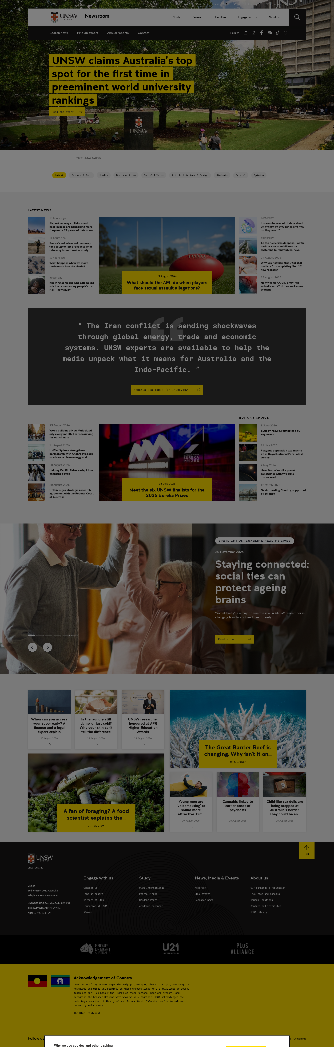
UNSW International (151, 887)
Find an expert (87, 33)
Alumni (88, 912)
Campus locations (261, 900)
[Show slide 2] (48, 635)
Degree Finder (148, 893)
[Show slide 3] (57, 635)
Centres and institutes (265, 906)
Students (222, 175)
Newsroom (200, 887)
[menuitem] (176, 17)
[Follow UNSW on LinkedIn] (245, 32)
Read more (226, 639)
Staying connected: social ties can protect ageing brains (262, 582)
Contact (144, 33)
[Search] (297, 17)
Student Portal (149, 900)
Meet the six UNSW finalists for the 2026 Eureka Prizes (167, 492)
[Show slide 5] (74, 635)
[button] (307, 850)
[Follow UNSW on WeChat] (269, 32)
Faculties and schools (265, 893)
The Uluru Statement (87, 1013)
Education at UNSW (95, 906)
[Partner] (95, 17)
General (241, 175)
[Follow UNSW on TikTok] (277, 32)
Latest (59, 175)
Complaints (299, 1038)
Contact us (90, 887)
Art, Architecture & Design (190, 175)
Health (104, 175)
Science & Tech (81, 175)
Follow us (36, 1038)
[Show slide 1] (40, 635)
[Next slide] (47, 647)
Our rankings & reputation (267, 887)
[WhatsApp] (285, 32)
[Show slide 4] (66, 635)
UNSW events (202, 893)
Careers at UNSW (94, 900)
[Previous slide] (32, 647)
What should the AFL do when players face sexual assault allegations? (167, 285)
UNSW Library (258, 912)
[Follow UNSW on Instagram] (253, 32)
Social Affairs (154, 175)
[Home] (64, 17)
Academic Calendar (151, 906)
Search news (59, 33)
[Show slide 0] (31, 635)
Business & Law (126, 175)
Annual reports (118, 33)
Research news (204, 900)
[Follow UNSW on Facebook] (261, 32)
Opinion (259, 175)
